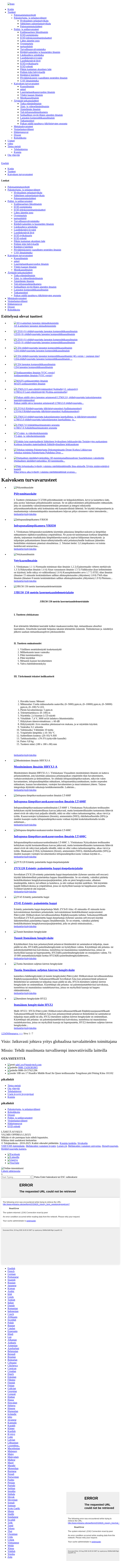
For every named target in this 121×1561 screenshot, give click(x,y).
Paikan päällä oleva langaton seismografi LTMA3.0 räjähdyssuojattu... (49, 403)
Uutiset (11, 140)
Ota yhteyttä (14, 155)
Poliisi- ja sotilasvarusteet (26, 29)
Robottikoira (20, 137)
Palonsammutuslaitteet (31, 26)
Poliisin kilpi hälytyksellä (32, 72)
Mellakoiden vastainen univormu (84, 1146)
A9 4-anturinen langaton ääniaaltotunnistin (35, 326)
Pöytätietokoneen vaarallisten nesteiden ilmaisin (43, 78)
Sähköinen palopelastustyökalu (35, 23)
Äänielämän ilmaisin (30, 109)
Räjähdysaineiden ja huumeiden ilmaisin (40, 52)
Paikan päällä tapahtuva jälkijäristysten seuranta (43, 123)
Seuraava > (14, 1033)
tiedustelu (18, 514)
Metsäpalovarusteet (23, 126)
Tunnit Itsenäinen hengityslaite (33, 938)
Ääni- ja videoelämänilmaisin (34, 106)
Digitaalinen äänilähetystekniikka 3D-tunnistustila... (39, 460)
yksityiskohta (29, 514)
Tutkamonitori (27, 120)
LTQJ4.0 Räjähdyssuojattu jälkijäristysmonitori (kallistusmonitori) (46, 411)
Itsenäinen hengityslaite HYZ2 (33, 1004)
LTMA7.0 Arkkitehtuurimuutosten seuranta (35, 427)
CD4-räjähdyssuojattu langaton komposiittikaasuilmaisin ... (43, 359)
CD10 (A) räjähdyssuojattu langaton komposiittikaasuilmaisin (44, 334)
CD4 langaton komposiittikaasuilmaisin (33, 367)
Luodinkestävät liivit (30, 60)
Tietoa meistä (14, 146)
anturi (23, 89)
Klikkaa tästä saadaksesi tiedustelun (19, 1140)
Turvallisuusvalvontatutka (33, 49)
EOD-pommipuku (29, 35)
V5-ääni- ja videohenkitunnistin (29, 436)
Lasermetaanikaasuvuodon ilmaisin (37, 92)
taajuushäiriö (26, 46)
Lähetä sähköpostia (10, 1171)
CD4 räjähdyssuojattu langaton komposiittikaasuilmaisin (42, 350)
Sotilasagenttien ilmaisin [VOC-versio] (33, 375)
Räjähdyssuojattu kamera (13, 1149)
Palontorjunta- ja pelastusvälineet (30, 18)
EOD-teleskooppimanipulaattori (36, 38)
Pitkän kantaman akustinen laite (36, 69)
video (10, 143)
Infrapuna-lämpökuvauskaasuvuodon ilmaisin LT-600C (50, 836)
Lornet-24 (62, 1146)
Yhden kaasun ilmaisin (31, 95)
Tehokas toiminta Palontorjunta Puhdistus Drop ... (38, 452)
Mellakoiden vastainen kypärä (41, 1146)
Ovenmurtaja (26, 43)
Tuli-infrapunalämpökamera (34, 112)
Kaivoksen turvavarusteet (26, 83)
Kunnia (17, 152)
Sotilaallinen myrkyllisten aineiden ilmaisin (41, 115)
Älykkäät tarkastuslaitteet (26, 100)
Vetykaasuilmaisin (25, 560)
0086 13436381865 (28, 1067)
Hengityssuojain (110, 1146)
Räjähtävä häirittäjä (29, 75)
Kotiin (11, 9)
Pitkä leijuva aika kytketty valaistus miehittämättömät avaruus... (45, 472)
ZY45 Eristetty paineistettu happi (35, 903)
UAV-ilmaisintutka (29, 80)
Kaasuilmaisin (27, 86)
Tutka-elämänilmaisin (30, 103)
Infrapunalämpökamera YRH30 (35, 525)
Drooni (17, 135)
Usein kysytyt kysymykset (21, 1094)
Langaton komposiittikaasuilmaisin (37, 117)
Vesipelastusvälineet (24, 129)
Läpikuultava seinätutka (32, 55)
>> (21, 1033)
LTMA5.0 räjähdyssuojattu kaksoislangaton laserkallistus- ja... (45, 419)
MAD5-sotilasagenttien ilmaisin (29, 383)
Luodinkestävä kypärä (31, 58)
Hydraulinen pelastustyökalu (34, 20)
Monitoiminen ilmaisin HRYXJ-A (35, 766)
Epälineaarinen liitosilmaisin (34, 32)
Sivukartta (83, 1143)
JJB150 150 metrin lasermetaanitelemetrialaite (44, 592)
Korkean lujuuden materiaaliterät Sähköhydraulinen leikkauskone (46, 444)
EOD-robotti (26, 66)
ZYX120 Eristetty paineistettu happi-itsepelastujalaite (48, 868)
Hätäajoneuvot (21, 132)
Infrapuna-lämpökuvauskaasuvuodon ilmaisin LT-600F (50, 801)
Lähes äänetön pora (30, 40)
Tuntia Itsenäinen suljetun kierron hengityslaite (44, 970)
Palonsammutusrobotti (25, 15)
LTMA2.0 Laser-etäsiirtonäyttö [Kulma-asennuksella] (40, 392)
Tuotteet (12, 12)
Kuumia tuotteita (68, 1143)
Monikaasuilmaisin (29, 98)
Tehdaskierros (21, 149)
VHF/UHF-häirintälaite (13, 1146)
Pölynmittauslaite (25, 493)
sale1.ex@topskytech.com (28, 1064)
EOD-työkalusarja (29, 63)
